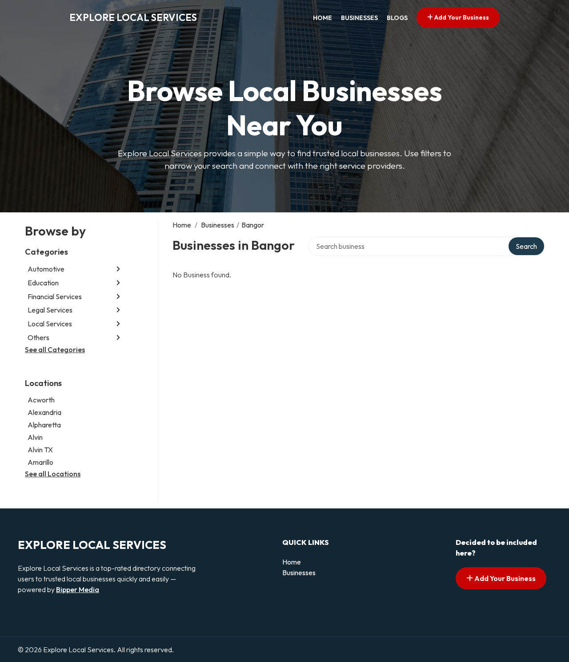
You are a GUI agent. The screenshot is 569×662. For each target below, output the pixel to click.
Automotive (46, 268)
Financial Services (55, 296)
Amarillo (40, 462)
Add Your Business (461, 17)
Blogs (397, 18)
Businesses (359, 18)
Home (322, 18)
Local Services (50, 323)
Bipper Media (77, 589)
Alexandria (44, 412)
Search (526, 246)
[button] (118, 269)
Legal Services (50, 309)
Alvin (35, 437)
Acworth (41, 399)
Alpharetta (44, 424)
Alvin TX (40, 449)
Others (38, 337)
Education (43, 282)
